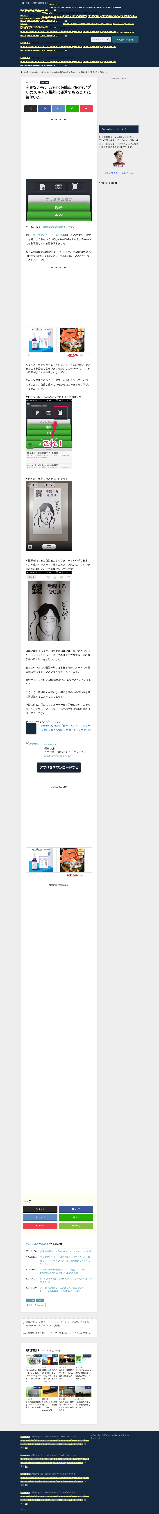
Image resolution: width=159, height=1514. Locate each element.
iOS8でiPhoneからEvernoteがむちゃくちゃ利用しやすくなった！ (66, 1280)
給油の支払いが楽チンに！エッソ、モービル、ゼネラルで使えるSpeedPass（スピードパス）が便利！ (57, 1324)
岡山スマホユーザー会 (45, 234)
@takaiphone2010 (53, 226)
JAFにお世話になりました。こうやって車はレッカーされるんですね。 (57, 1333)
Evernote (49, 744)
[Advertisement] (59, 149)
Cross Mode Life (113, 1435)
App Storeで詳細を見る (57, 755)
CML (30, 1305)
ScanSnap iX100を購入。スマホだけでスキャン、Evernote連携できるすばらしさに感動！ (64, 1271)
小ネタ (45, 1243)
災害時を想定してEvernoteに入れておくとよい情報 (65, 1251)
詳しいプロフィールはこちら (119, 173)
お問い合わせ (26, 1510)
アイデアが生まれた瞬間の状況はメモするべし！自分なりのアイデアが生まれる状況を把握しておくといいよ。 (65, 1260)
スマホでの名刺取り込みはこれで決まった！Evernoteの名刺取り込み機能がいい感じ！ (62, 1289)
